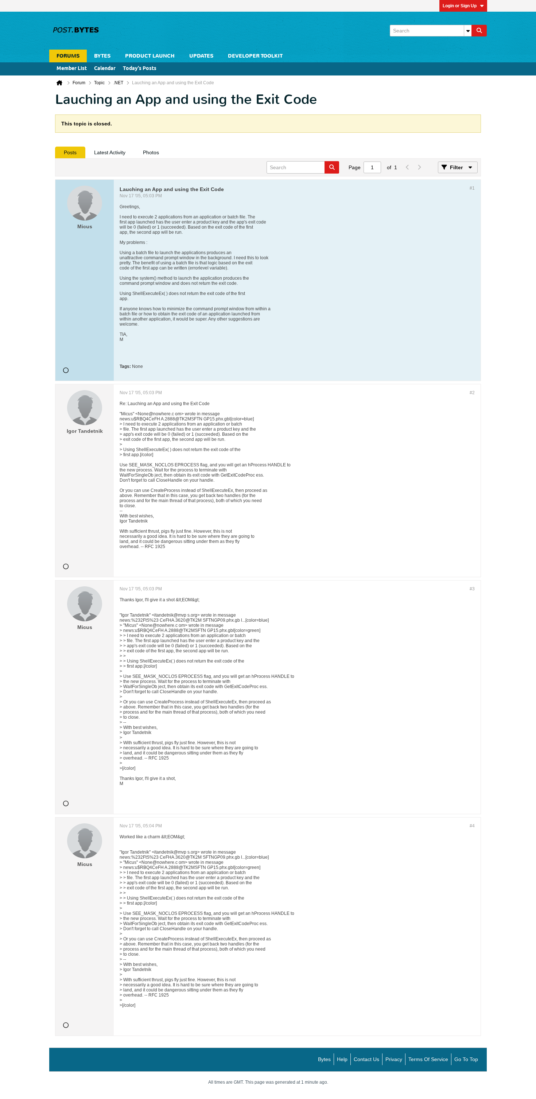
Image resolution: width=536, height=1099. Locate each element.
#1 (472, 188)
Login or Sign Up (460, 5)
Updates (201, 56)
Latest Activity (109, 152)
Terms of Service (428, 1059)
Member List (72, 68)
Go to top (466, 1059)
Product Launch (150, 56)
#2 (472, 392)
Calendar (105, 68)
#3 (472, 588)
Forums (68, 56)
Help (342, 1059)
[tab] (70, 152)
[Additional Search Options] (468, 30)
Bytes (324, 1059)
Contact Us (366, 1059)
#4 (472, 825)
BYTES (102, 56)
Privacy (393, 1059)
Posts (70, 152)
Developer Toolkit (255, 56)
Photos (151, 152)
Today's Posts (139, 68)
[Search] (479, 30)
